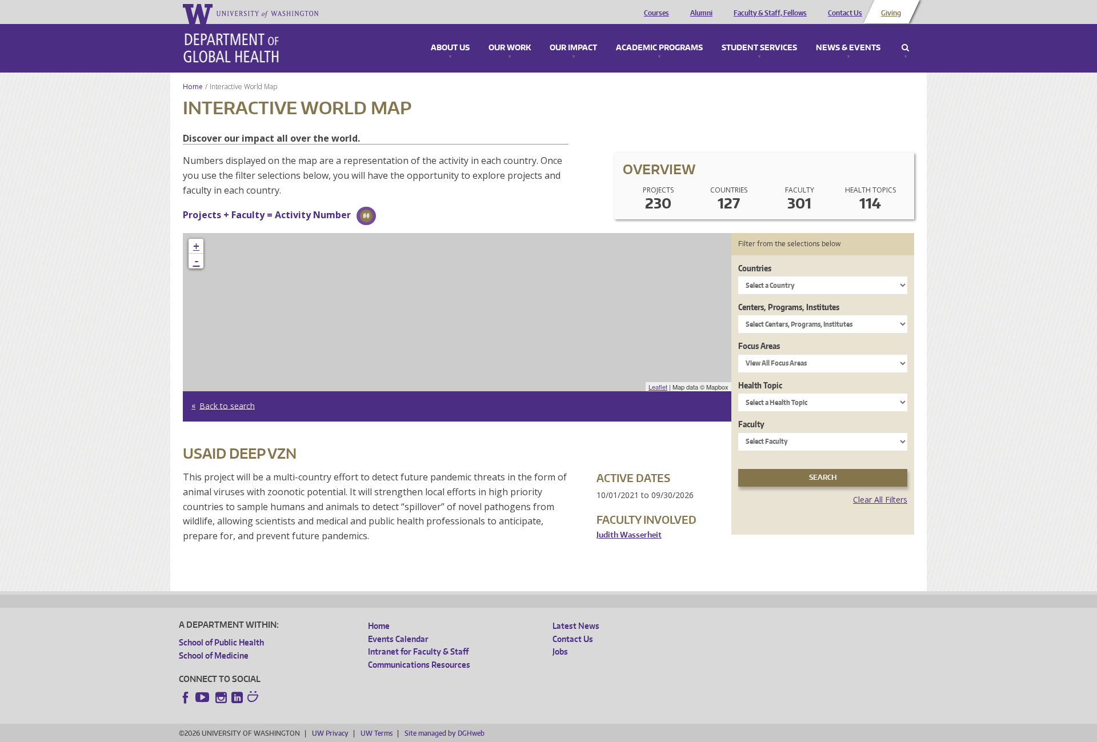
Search (905, 48)
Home (193, 86)
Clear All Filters (880, 499)
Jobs (560, 651)
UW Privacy (330, 733)
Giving (891, 13)
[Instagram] (221, 697)
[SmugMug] (254, 698)
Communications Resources (419, 664)
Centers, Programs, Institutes (788, 307)
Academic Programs (659, 48)
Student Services (759, 48)
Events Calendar (398, 639)
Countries (754, 268)
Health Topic (760, 385)
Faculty (751, 424)
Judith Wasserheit (629, 535)
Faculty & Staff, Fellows (770, 13)
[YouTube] (203, 697)
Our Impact (573, 48)
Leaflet (657, 386)
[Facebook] (186, 697)
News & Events (848, 48)
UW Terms (377, 733)
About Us (450, 48)
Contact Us (845, 13)
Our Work (510, 48)
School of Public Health (221, 642)
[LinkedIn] (237, 697)
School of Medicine (214, 655)
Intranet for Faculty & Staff (418, 651)
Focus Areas (759, 346)
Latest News (575, 626)
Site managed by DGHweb (445, 733)
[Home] (231, 48)
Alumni (701, 13)
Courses (656, 13)
